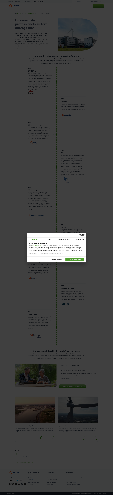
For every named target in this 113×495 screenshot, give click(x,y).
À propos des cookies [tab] (79, 239)
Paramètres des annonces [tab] (64, 239)
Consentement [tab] (34, 239)
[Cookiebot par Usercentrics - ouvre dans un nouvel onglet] (78, 235)
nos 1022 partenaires (37, 245)
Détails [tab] (49, 239)
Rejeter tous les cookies (56, 259)
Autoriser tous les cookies (75, 259)
